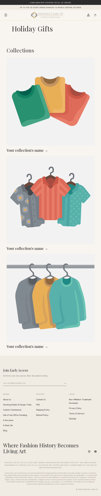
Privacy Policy (75, 408)
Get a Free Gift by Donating (15, 415)
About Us (7, 399)
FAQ (38, 405)
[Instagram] (89, 451)
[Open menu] (5, 15)
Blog (5, 430)
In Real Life (8, 425)
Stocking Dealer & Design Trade (17, 405)
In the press (8, 420)
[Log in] (88, 15)
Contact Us (41, 399)
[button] (95, 15)
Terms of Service (76, 413)
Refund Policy (42, 415)
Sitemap (72, 419)
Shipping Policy (43, 410)
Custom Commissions (12, 410)
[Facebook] (95, 451)
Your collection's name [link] (26, 150)
